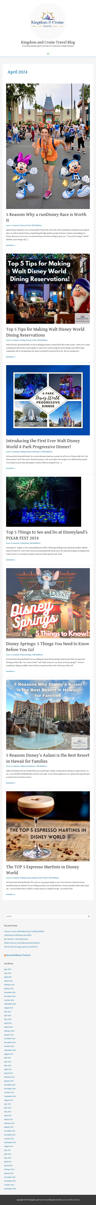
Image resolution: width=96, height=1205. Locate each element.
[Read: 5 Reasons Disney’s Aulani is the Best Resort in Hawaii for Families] (48, 715)
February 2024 (9, 1031)
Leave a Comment (12, 225)
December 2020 (9, 1177)
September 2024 (10, 1004)
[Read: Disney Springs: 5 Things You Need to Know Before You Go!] (48, 603)
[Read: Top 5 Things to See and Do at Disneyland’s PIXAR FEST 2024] (43, 502)
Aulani (23, 766)
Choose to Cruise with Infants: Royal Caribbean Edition (24, 931)
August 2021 (8, 1146)
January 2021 (9, 1173)
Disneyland (25, 543)
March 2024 (8, 1027)
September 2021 (10, 1143)
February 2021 (9, 1169)
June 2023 (7, 1062)
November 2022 (10, 1089)
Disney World (25, 225)
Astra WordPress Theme (71, 1200)
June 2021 (7, 1154)
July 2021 (7, 1150)
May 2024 (7, 1019)
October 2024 (9, 1000)
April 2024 (8, 1023)
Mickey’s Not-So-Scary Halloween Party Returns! (22, 943)
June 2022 (7, 1108)
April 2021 (8, 1162)
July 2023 (7, 1058)
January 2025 (9, 989)
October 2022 (9, 1093)
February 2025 (9, 985)
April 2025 (8, 977)
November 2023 (10, 1043)
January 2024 (9, 1035)
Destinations (30, 766)
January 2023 (9, 1081)
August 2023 (8, 1054)
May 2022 (7, 1112)
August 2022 (8, 1100)
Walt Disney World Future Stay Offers (18, 935)
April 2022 (8, 1116)
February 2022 (9, 1123)
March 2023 (8, 1073)
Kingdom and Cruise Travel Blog (48, 42)
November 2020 (10, 1181)
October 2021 (9, 1139)
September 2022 (10, 1096)
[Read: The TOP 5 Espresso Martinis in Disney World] (48, 826)
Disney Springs (26, 655)
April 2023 (8, 1069)
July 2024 (7, 1012)
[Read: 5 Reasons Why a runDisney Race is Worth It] (48, 146)
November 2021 (10, 1135)
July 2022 (7, 1104)
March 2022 (8, 1119)
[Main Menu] (48, 54)
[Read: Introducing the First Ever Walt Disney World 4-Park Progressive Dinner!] (48, 400)
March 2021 (8, 1166)
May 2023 (7, 1066)
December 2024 (9, 993)
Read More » (10, 245)
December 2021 (9, 1131)
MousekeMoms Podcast (18, 955)
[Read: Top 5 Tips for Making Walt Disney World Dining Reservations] (48, 289)
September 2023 (10, 1050)
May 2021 (7, 1158)
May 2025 (7, 973)
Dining (23, 340)
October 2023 (9, 1046)
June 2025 (7, 969)
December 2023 (9, 1039)
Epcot (39, 452)
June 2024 (7, 1016)
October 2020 (9, 1185)
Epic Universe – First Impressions (16, 939)
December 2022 (9, 1085)
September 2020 (10, 1189)
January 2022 (9, 1127)
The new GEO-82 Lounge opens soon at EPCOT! (21, 947)
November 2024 (10, 996)
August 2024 (8, 1008)
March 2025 (8, 981)
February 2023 (9, 1077)
